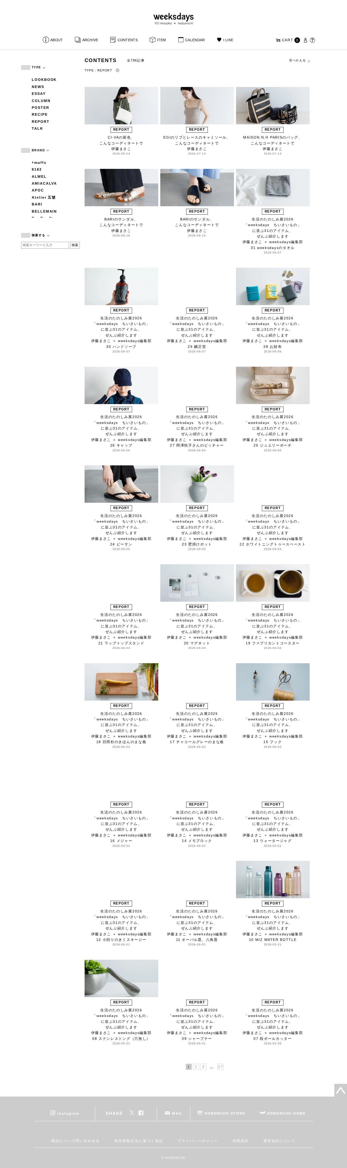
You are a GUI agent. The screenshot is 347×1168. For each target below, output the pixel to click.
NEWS (38, 87)
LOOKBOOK (44, 80)
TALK (37, 128)
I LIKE (228, 40)
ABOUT (56, 40)
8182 (37, 169)
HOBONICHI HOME (286, 1113)
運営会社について (279, 1141)
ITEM (161, 40)
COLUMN (41, 101)
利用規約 (241, 1141)
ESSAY (39, 94)
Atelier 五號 (44, 197)
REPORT (41, 122)
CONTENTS (128, 40)
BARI (37, 204)
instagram (68, 1113)
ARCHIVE (90, 40)
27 (220, 1067)
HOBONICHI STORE (224, 1113)
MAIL (177, 1113)
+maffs (39, 162)
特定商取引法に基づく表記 (138, 1141)
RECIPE (40, 114)
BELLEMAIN (44, 211)
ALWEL (39, 176)
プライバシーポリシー (198, 1141)
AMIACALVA (44, 183)
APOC (38, 190)
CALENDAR (195, 40)
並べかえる (297, 60)
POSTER (40, 108)
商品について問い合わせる (75, 1141)
